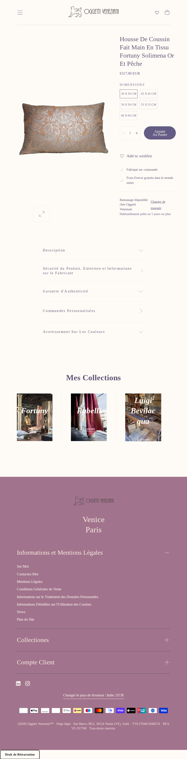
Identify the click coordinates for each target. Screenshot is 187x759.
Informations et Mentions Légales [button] (60, 552)
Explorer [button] (34, 429)
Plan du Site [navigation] (25, 619)
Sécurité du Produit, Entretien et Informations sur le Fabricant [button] (87, 271)
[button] (20, 12)
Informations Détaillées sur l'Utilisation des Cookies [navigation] (54, 604)
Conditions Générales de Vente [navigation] (39, 589)
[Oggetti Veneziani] (93, 502)
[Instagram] (27, 683)
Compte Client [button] (36, 662)
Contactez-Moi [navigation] (27, 574)
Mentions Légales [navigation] (29, 582)
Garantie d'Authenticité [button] (65, 291)
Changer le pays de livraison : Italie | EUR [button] (93, 695)
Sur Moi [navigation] (23, 566)
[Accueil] (93, 12)
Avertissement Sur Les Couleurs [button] (74, 332)
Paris (94, 529)
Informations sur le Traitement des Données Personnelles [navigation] (57, 597)
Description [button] (54, 250)
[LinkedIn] (18, 683)
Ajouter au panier (160, 132)
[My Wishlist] (157, 13)
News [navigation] (21, 612)
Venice (94, 519)
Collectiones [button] (33, 639)
